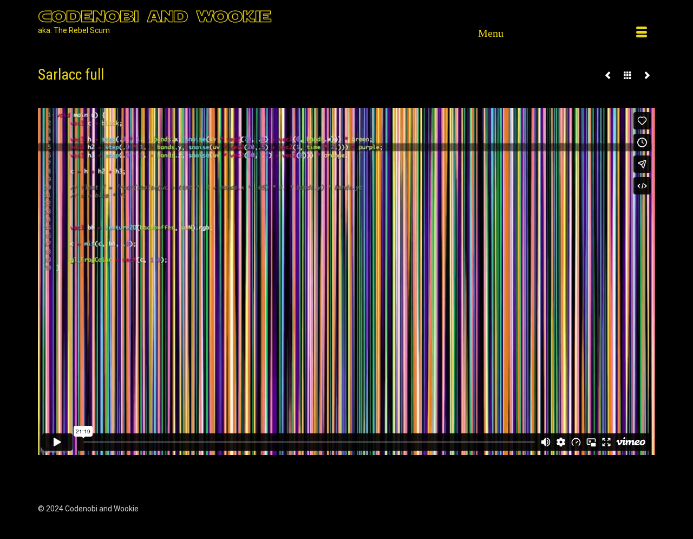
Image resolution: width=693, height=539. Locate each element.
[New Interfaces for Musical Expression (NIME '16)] (608, 75)
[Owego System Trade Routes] (647, 75)
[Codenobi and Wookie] (188, 15)
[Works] (627, 75)
